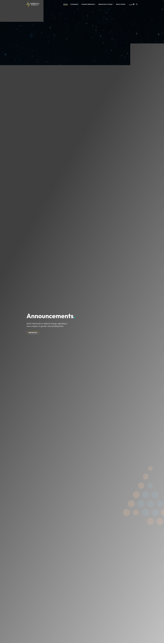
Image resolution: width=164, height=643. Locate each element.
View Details (32, 333)
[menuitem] (131, 4)
